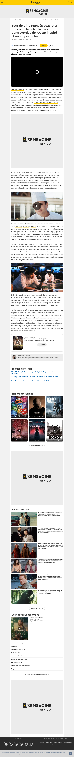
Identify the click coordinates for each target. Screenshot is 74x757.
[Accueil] (35, 2)
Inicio (13, 19)
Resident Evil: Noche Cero (18, 649)
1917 (36, 315)
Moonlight (16, 300)
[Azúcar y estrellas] (18, 343)
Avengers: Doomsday (17, 643)
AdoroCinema (68, 742)
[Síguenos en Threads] (31, 744)
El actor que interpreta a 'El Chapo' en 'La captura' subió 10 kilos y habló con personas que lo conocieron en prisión (50, 514)
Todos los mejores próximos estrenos (37, 674)
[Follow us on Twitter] (16, 744)
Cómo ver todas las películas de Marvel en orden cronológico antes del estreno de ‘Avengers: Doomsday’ (50, 592)
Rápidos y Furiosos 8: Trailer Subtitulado (37, 416)
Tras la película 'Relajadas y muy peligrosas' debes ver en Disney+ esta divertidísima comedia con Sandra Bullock (50, 561)
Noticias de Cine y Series (20, 19)
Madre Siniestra (15, 652)
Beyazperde (58, 742)
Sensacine (55, 745)
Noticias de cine (31, 19)
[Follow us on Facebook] (11, 744)
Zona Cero (14, 646)
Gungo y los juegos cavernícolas (20, 669)
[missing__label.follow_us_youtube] (6, 744)
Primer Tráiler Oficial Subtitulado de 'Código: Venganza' (55, 416)
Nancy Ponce (21, 355)
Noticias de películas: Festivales (43, 19)
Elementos (57, 315)
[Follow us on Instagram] (21, 744)
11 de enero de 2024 (38, 339)
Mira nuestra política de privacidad (21, 754)
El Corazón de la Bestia (36, 617)
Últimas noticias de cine (37, 608)
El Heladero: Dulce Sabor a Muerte (20, 665)
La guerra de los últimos (18, 656)
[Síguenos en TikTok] (26, 744)
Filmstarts (49, 742)
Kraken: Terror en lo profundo (19, 659)
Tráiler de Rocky (55, 440)
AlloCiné (41, 742)
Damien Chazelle (40, 305)
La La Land (54, 305)
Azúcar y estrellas (29, 337)
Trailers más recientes (37, 445)
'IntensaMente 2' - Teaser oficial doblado (19, 416)
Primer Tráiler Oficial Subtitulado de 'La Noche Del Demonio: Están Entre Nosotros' (37, 440)
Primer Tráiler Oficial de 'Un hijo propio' (19, 440)
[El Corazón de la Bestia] (19, 628)
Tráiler (31, 623)
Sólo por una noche (16, 662)
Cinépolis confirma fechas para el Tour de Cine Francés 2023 (30, 381)
